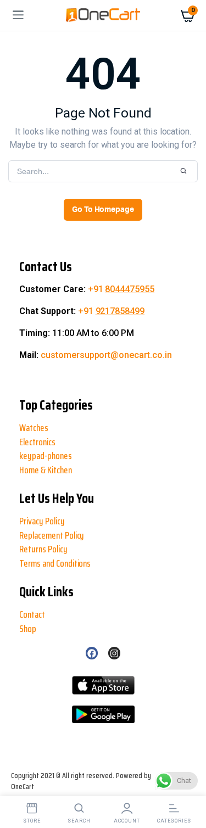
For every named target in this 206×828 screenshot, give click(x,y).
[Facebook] (92, 653)
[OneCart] (103, 15)
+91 (121, 289)
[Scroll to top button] (18, 784)
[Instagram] (114, 653)
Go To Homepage (103, 210)
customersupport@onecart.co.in (106, 355)
